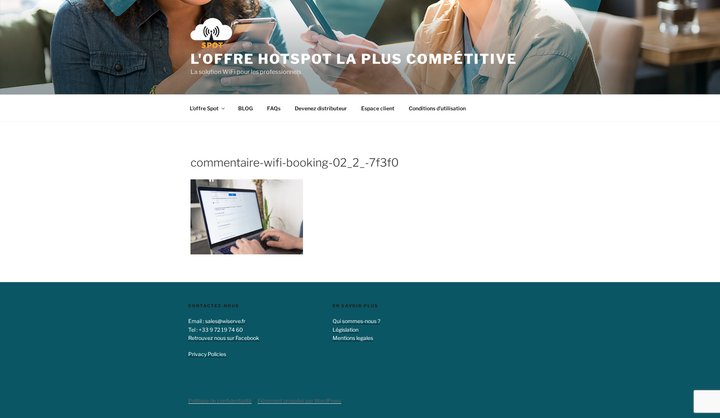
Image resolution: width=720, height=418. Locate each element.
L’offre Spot (204, 108)
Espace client (377, 108)
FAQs (273, 108)
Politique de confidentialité (220, 400)
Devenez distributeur (321, 108)
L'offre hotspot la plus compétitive (353, 59)
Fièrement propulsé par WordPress (299, 400)
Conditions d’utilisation (437, 108)
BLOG (245, 108)
